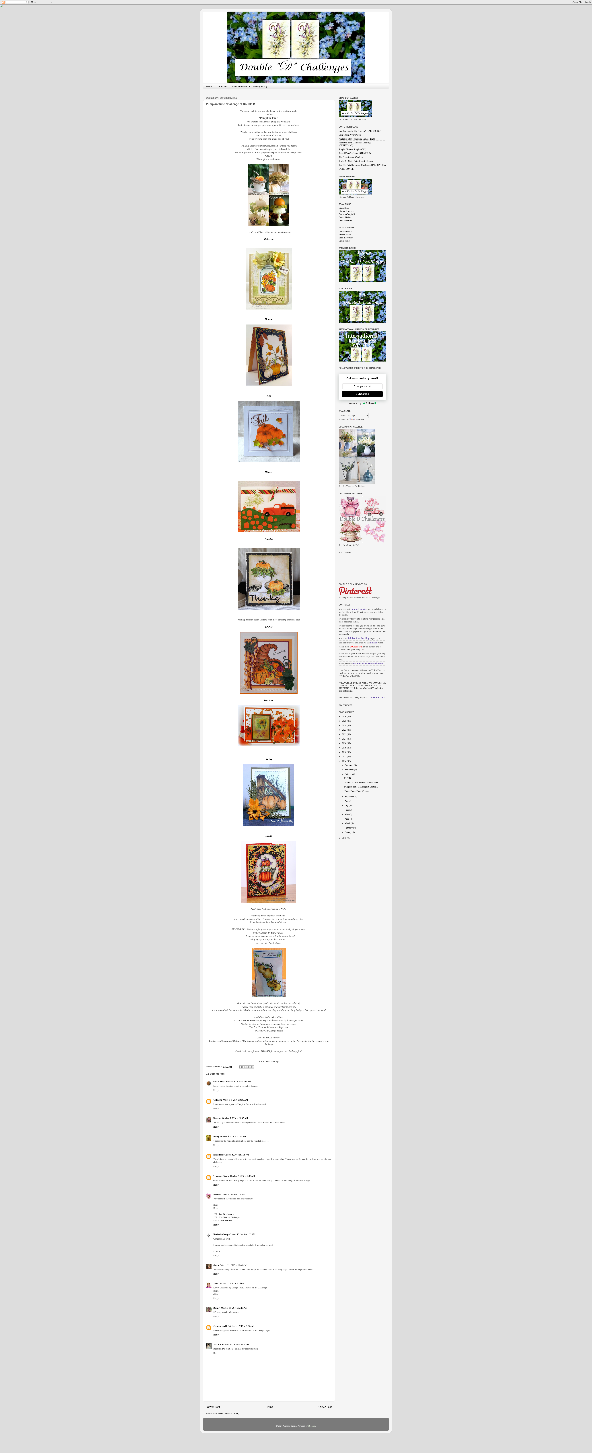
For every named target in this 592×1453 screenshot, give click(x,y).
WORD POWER (346, 168)
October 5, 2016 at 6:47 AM (235, 1099)
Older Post (325, 1407)
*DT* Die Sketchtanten (223, 1214)
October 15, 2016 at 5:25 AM (241, 1326)
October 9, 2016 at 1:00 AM (232, 1194)
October (348, 774)
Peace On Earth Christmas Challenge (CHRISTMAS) (355, 144)
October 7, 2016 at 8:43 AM (242, 1175)
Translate (360, 419)
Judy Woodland (345, 220)
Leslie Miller (344, 240)
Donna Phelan (345, 217)
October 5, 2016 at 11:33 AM (233, 1136)
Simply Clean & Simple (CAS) (352, 149)
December (349, 765)
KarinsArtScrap (220, 1234)
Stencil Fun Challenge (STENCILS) (355, 153)
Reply (216, 1090)
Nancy (216, 1136)
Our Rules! (222, 86)
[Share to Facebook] (249, 1067)
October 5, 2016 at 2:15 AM (238, 1081)
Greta (216, 1265)
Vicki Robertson (346, 237)
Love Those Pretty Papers (350, 134)
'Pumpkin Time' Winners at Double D (361, 782)
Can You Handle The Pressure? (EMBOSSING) (360, 130)
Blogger (311, 1425)
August (348, 800)
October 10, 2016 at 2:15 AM (242, 1234)
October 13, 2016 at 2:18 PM (234, 1307)
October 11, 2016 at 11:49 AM (233, 1265)
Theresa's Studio (221, 1176)
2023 (344, 729)
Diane (269, 472)
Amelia (269, 539)
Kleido (216, 1194)
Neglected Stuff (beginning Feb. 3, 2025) (357, 138)
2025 (344, 720)
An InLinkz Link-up (269, 1061)
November (349, 769)
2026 (344, 716)
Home (209, 86)
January (348, 832)
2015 (344, 837)
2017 (344, 756)
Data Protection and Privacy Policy (249, 86)
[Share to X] (246, 1067)
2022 (344, 734)
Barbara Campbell (347, 214)
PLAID (347, 778)
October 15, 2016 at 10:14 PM (235, 1344)
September (350, 796)
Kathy (268, 759)
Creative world (220, 1326)
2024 (344, 725)
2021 (344, 738)
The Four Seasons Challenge (351, 157)
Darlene (217, 1118)
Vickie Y (217, 1344)
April (347, 818)
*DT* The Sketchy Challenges (226, 1217)
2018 (344, 752)
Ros (269, 396)
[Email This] (240, 1067)
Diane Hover (344, 207)
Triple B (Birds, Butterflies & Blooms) (356, 160)
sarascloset (218, 1154)
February (349, 827)
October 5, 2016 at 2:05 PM (236, 1154)
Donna (269, 319)
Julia (215, 1283)
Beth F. (216, 1307)
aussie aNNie (219, 1081)
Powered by (355, 403)
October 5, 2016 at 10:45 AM (235, 1118)
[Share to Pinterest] (252, 1067)
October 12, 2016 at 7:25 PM (231, 1283)
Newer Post (213, 1407)
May (347, 814)
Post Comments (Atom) (228, 1413)
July (347, 805)
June (347, 809)
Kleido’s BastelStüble (222, 1220)
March (348, 823)
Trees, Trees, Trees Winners (356, 791)
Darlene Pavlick (346, 231)
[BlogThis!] (243, 1067)
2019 (344, 747)
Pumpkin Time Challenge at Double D (361, 786)
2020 (344, 743)
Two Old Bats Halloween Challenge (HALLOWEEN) (362, 164)
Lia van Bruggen (346, 210)
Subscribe (362, 394)
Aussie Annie (345, 234)
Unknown (217, 1099)
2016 (344, 761)
